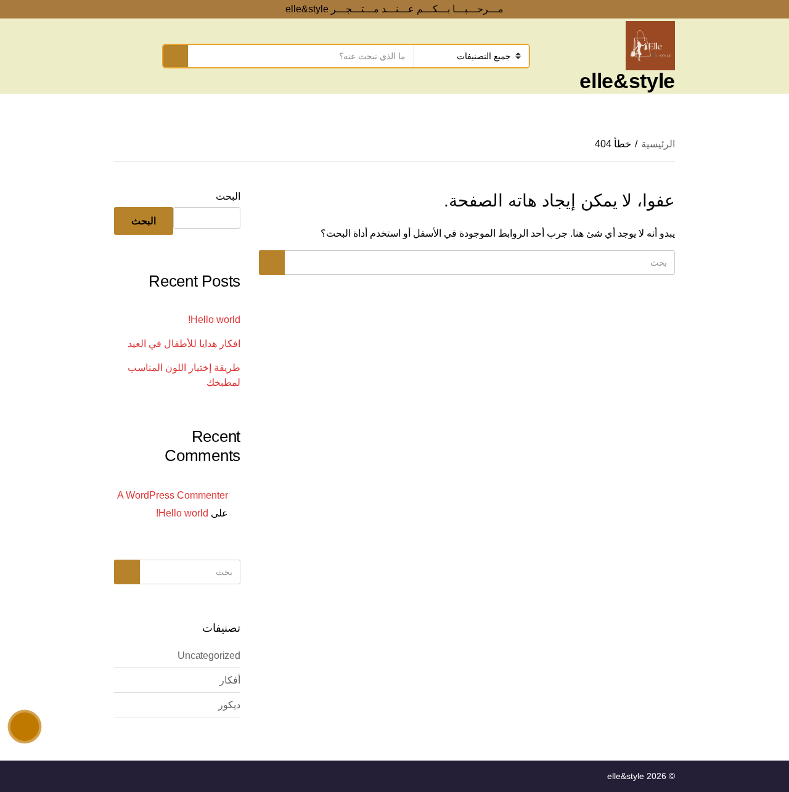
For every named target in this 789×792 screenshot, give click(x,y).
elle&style (627, 80)
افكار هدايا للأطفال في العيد (184, 343)
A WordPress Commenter (172, 495)
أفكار (229, 680)
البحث (228, 196)
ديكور (229, 705)
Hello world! (214, 319)
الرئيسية (658, 144)
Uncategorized (209, 655)
